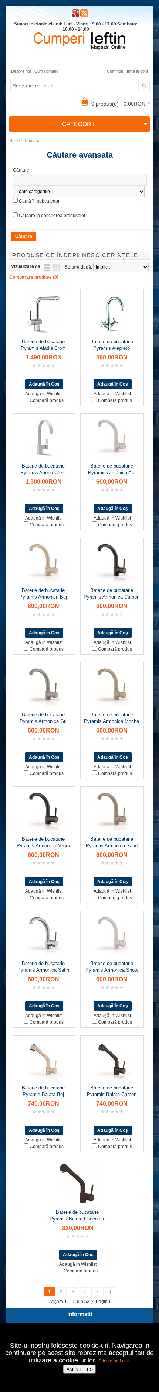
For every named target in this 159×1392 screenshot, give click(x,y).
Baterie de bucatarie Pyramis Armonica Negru (43, 842)
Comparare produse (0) (33, 277)
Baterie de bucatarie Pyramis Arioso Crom (43, 469)
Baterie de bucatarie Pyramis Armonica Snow (111, 967)
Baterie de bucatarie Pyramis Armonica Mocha (111, 718)
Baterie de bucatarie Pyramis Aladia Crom (43, 345)
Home (14, 140)
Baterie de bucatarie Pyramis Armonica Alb (111, 469)
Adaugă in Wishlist (43, 393)
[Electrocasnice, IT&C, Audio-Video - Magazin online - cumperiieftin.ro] (84, 15)
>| (109, 1291)
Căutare (32, 140)
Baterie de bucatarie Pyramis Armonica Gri (43, 718)
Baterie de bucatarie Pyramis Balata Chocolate (77, 1215)
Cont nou (115, 71)
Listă (47, 267)
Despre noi (21, 71)
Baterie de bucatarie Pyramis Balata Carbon (111, 1091)
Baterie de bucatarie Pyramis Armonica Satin (43, 967)
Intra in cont (137, 71)
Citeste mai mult (114, 1361)
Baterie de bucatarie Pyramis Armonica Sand (112, 842)
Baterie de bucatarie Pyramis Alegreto (111, 345)
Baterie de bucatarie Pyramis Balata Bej (43, 1091)
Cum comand (46, 71)
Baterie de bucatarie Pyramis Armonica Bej (43, 594)
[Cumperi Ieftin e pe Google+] (75, 15)
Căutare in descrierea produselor (52, 215)
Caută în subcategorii (40, 201)
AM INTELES (80, 1369)
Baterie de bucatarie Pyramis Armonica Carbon (111, 594)
